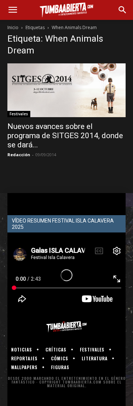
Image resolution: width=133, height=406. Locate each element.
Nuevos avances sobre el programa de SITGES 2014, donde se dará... (65, 135)
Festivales (19, 113)
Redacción (18, 154)
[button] (12, 10)
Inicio (12, 27)
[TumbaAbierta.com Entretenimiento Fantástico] (66, 326)
